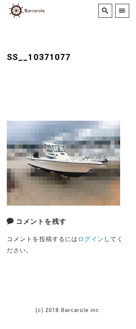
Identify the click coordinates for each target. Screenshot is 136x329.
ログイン (91, 239)
